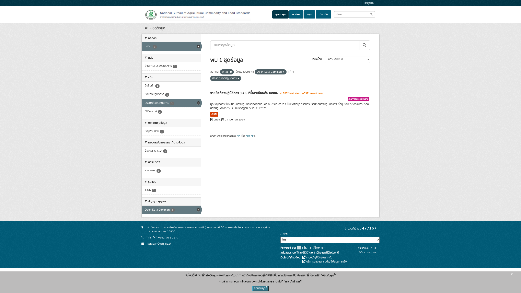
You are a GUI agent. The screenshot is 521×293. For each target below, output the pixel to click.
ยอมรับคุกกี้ (260, 288)
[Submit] (364, 45)
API (238, 136)
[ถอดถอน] (231, 72)
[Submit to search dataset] (371, 14)
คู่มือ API (250, 136)
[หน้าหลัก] (146, 28)
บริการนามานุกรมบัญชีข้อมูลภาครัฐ (326, 262)
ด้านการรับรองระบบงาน (358, 99)
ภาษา (283, 234)
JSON (214, 114)
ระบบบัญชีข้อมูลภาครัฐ (318, 258)
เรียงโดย (317, 59)
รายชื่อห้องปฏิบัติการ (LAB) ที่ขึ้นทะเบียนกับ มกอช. (244, 93)
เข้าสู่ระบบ (369, 3)
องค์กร (296, 14)
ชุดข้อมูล (280, 14)
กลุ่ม (309, 14)
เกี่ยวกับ (323, 14)
